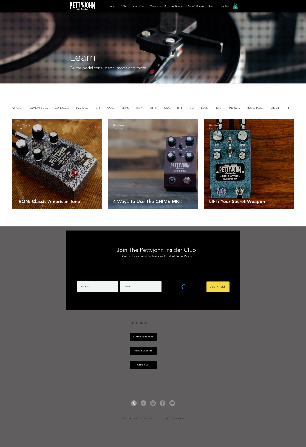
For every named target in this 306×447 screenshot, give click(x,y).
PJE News (234, 107)
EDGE (204, 107)
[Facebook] (162, 403)
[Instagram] (153, 403)
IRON (139, 107)
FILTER (218, 107)
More (273, 107)
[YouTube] (172, 403)
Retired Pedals (255, 107)
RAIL (179, 107)
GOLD (110, 107)
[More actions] (96, 126)
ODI (191, 107)
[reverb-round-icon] (134, 403)
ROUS (166, 107)
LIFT (97, 107)
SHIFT (153, 107)
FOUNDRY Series (38, 107)
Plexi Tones (82, 107)
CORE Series (62, 107)
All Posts (16, 107)
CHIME (125, 107)
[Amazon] (143, 403)
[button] (235, 6)
